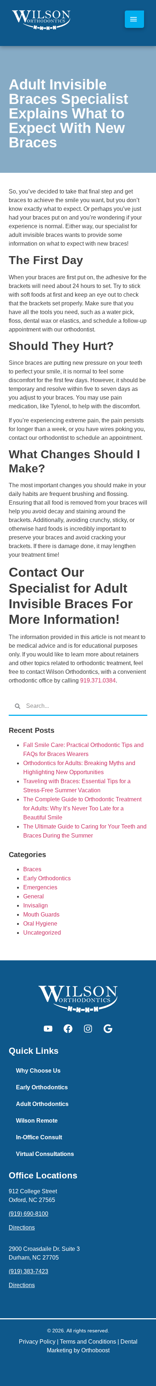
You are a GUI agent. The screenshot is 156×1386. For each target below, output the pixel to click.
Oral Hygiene (40, 923)
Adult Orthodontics (42, 1104)
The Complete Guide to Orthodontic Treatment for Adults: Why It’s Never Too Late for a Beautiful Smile (82, 808)
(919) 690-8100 (28, 1214)
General (33, 896)
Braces (32, 869)
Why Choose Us (38, 1071)
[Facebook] (68, 1029)
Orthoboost (95, 1350)
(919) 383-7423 (28, 1271)
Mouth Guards (41, 914)
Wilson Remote (37, 1121)
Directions (22, 1227)
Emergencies (40, 887)
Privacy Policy (37, 1342)
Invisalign (35, 905)
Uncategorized (42, 933)
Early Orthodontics (47, 878)
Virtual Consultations (45, 1154)
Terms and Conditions (88, 1342)
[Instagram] (88, 1029)
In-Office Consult (39, 1137)
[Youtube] (48, 1029)
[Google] (108, 1029)
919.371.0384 (98, 680)
